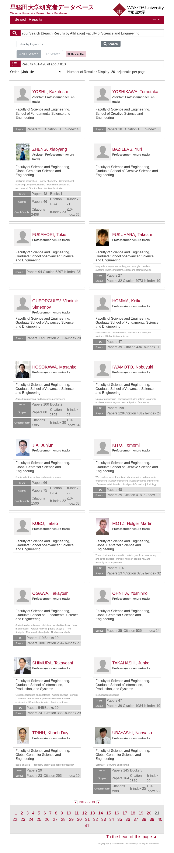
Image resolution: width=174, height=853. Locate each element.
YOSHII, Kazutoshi (50, 91)
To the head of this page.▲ (131, 836)
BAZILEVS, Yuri (127, 149)
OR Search (52, 54)
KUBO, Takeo (45, 523)
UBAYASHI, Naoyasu (132, 732)
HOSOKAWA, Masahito (54, 367)
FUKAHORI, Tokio (49, 234)
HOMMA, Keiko (127, 300)
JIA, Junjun (42, 445)
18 (132, 813)
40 (160, 819)
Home (156, 19)
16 (116, 813)
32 (95, 819)
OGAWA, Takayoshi (50, 593)
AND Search (28, 54)
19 (141, 813)
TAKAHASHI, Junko (130, 663)
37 (135, 819)
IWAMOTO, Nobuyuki (132, 367)
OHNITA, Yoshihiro (129, 593)
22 (15, 819)
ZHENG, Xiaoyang (49, 149)
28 (63, 819)
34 (111, 819)
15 (108, 813)
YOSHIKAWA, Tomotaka (135, 91)
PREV (82, 802)
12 (84, 813)
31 (87, 819)
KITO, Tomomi (126, 445)
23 (23, 819)
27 (55, 819)
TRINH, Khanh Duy (50, 732)
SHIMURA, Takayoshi (52, 663)
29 (71, 819)
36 (127, 819)
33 (103, 819)
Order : (15, 72)
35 (119, 819)
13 (92, 813)
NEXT (91, 802)
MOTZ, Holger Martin (132, 523)
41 (87, 825)
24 (31, 819)
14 (100, 813)
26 (47, 819)
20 (149, 813)
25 (39, 819)
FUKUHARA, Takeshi (132, 234)
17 (124, 813)
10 (68, 813)
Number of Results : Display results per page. (106, 72)
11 (76, 813)
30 (79, 819)
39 (152, 819)
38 (144, 819)
